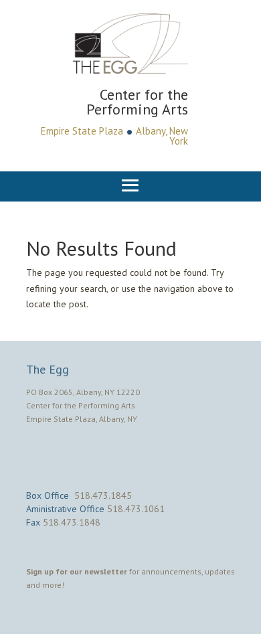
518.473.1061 (136, 509)
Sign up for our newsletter (76, 571)
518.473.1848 (71, 522)
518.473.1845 (103, 495)
